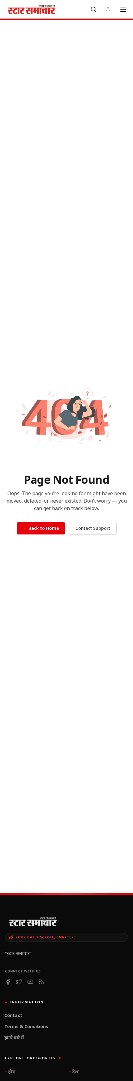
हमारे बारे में (14, 1037)
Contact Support (92, 528)
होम (10, 1071)
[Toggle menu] (123, 9)
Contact (13, 1015)
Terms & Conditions (26, 1026)
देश (74, 1071)
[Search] (93, 9)
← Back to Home (41, 528)
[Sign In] (107, 9)
